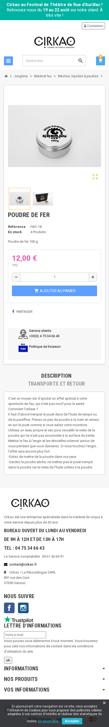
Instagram (23, 608)
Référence (17, 227)
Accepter (72, 721)
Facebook (9, 608)
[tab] (56, 376)
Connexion (93, 26)
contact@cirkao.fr (23, 564)
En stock (15, 232)
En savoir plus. (48, 721)
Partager (24, 312)
